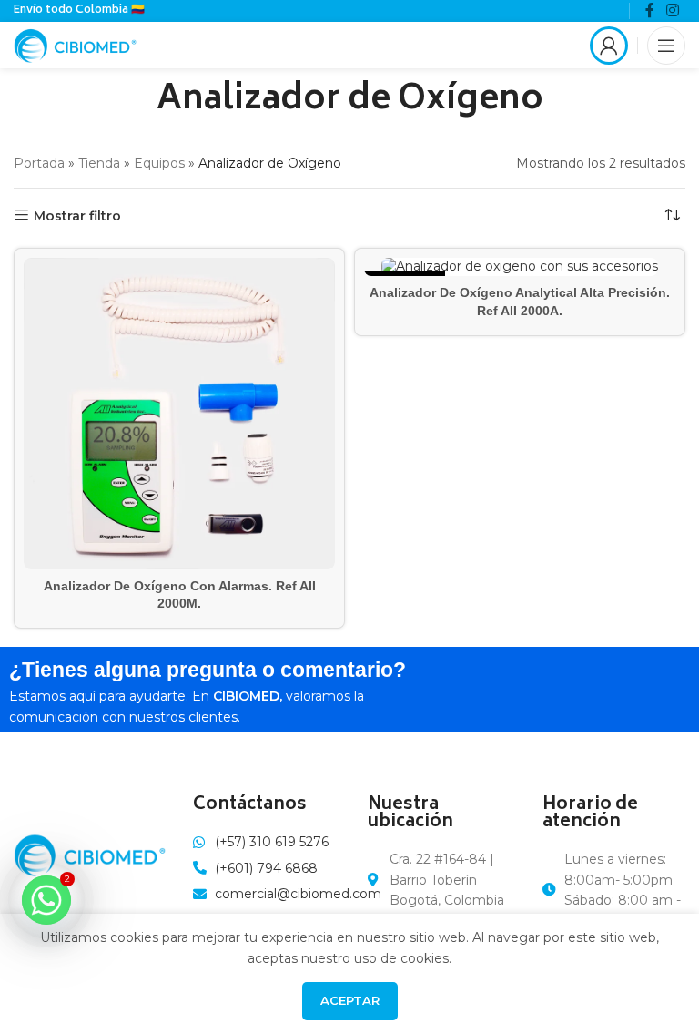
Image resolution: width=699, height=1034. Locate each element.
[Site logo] (75, 44)
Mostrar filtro (77, 215)
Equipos (159, 163)
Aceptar (350, 1000)
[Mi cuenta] (609, 45)
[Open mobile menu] (666, 45)
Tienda (99, 163)
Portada (39, 163)
